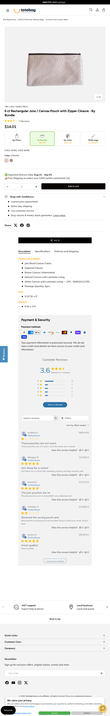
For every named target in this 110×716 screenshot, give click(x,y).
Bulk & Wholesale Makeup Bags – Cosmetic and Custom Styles (43, 19)
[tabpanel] (55, 283)
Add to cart (73, 186)
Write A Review (55, 404)
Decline (87, 713)
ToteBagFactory (31, 696)
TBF (6, 106)
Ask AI (57, 240)
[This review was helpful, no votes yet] (80, 450)
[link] (97, 10)
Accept (55, 713)
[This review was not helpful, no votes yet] (86, 450)
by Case (68, 141)
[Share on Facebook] (22, 225)
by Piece (17, 140)
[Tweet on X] (15, 225)
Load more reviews (55, 561)
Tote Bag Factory (9, 19)
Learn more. (59, 215)
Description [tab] (24, 251)
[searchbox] (37, 418)
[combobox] (78, 425)
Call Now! (61, 2)
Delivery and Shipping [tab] (66, 251)
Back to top (55, 619)
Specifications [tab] (42, 251)
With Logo (93, 141)
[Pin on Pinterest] (28, 225)
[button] (103, 709)
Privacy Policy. (29, 706)
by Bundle (42, 141)
